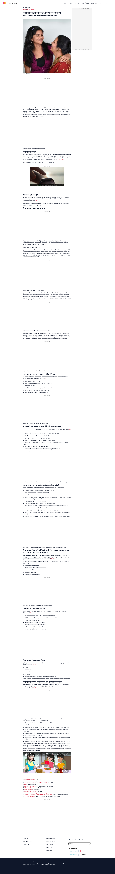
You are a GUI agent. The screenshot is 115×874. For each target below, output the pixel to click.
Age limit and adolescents (30, 779)
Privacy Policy (49, 844)
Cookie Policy (49, 850)
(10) (33, 664)
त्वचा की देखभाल (85, 3)
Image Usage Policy (50, 838)
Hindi (28, 9)
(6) (70, 429)
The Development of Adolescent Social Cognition (36, 782)
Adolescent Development (30, 788)
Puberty (26, 784)
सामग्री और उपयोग (68, 3)
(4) (36, 200)
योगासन (111, 3)
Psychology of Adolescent (30, 791)
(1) (59, 159)
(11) (35, 664)
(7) (24, 431)
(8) (51, 558)
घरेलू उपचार (76, 3)
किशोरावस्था (33, 9)
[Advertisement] (47, 89)
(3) (62, 159)
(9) (53, 558)
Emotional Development (30, 796)
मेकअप (101, 3)
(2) (60, 159)
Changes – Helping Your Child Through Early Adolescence (39, 794)
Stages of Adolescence (30, 786)
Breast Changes (28, 789)
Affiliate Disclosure (50, 841)
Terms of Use (49, 847)
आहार (106, 3)
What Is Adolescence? (29, 781)
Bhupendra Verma (38, 17)
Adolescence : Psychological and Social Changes (36, 793)
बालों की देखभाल (94, 3)
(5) (45, 244)
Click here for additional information (47, 864)
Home (24, 9)
